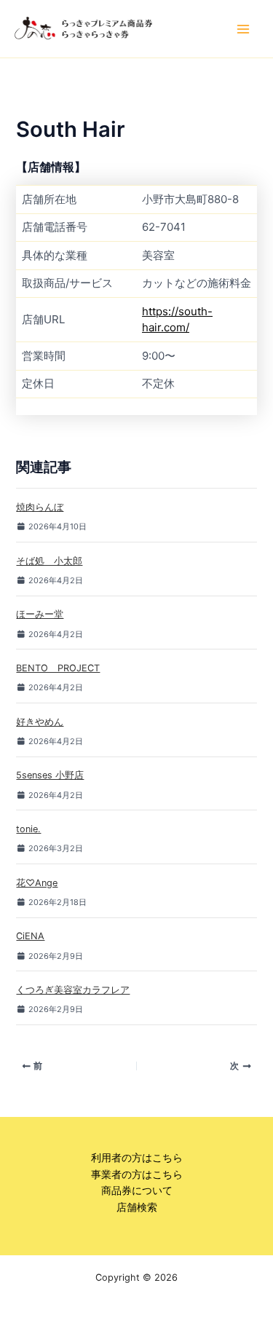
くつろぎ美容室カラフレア (73, 989)
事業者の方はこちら (137, 1174)
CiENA (30, 936)
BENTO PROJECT (58, 668)
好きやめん (39, 721)
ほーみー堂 (39, 614)
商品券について (137, 1190)
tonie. (28, 829)
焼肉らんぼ (39, 507)
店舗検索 (136, 1207)
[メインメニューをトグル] (243, 29)
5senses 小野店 (50, 775)
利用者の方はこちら (137, 1158)
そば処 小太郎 (49, 561)
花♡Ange (37, 882)
